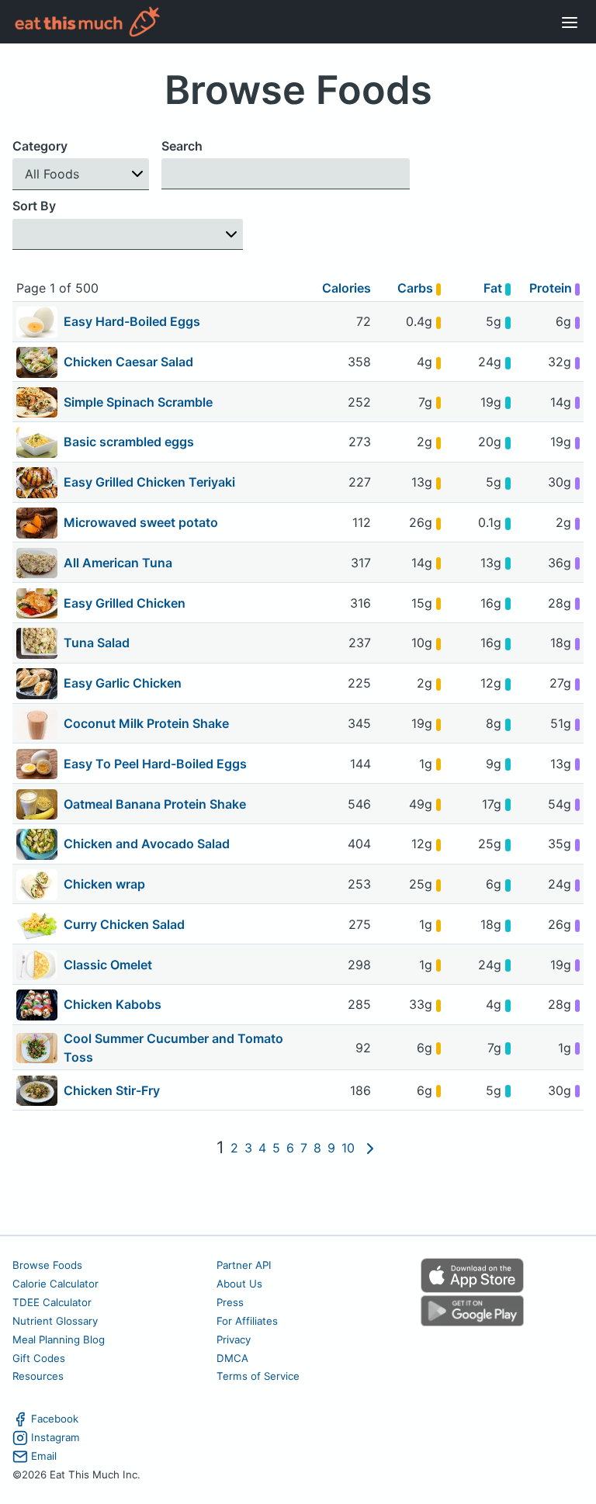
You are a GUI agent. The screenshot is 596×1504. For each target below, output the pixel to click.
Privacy (234, 1339)
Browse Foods (47, 1265)
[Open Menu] (570, 22)
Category (40, 146)
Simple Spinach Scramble (138, 402)
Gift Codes (38, 1358)
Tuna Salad (97, 642)
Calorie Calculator (55, 1283)
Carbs (416, 288)
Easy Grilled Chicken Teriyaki (149, 482)
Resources (38, 1376)
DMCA (232, 1358)
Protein (552, 288)
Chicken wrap (104, 884)
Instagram (55, 1437)
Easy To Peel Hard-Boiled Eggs (155, 763)
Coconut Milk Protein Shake (146, 723)
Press (230, 1302)
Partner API (244, 1265)
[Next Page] (370, 1148)
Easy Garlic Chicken (123, 683)
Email (44, 1456)
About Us (239, 1283)
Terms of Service (258, 1376)
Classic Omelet (108, 964)
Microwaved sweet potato (141, 522)
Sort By (34, 205)
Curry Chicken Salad (124, 924)
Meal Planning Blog (58, 1339)
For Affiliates (247, 1321)
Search (182, 146)
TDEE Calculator (52, 1302)
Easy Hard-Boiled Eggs (132, 321)
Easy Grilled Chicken (124, 603)
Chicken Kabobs (112, 1004)
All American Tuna (118, 562)
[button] (80, 174)
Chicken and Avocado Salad (147, 843)
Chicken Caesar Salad (128, 361)
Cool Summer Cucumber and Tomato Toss (173, 1048)
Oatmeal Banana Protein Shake (155, 804)
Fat (494, 288)
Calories (346, 288)
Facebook (54, 1418)
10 (348, 1148)
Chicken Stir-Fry (112, 1090)
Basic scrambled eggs (129, 441)
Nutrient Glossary (55, 1321)
